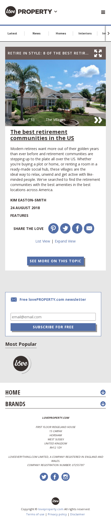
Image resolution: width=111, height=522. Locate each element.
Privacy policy (57, 514)
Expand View (65, 241)
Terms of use (35, 514)
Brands (15, 403)
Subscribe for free (53, 326)
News (37, 33)
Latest (12, 33)
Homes (61, 33)
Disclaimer (77, 514)
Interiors (85, 33)
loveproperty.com (51, 509)
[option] (55, 93)
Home (12, 392)
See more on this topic (55, 260)
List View (42, 241)
